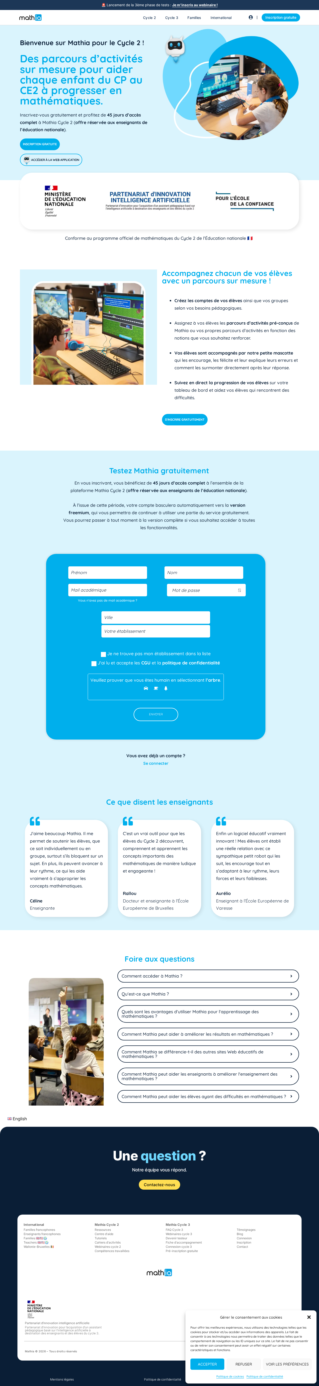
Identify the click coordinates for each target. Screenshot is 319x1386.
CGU (146, 663)
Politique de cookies (230, 1376)
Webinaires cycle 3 (179, 1234)
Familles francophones (39, 1230)
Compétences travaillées (112, 1251)
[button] (309, 1317)
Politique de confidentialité (264, 1376)
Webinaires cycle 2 (108, 1247)
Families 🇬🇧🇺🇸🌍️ (35, 1238)
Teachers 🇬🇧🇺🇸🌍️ (36, 1242)
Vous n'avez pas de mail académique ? (107, 600)
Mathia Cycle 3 (178, 1225)
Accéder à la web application (54, 160)
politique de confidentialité (191, 663)
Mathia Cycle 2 (107, 1225)
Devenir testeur (176, 1238)
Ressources (103, 1230)
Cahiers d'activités (108, 1242)
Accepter (207, 1364)
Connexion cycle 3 (179, 1247)
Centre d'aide (104, 1234)
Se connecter (155, 763)
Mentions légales (62, 1379)
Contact (242, 1247)
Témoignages (246, 1230)
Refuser (244, 1364)
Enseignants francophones (42, 1234)
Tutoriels (101, 1238)
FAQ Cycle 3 (174, 1230)
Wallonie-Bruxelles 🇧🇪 (39, 1247)
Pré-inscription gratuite (182, 1251)
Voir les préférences (287, 1364)
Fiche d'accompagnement (184, 1242)
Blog (240, 1234)
